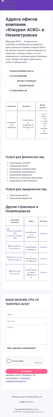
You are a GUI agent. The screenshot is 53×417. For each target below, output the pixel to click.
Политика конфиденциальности (27, 412)
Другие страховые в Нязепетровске (26, 83)
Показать (43, 233)
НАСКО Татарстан (15, 260)
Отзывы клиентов (18, 91)
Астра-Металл (14, 248)
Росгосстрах (15, 274)
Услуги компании (18, 76)
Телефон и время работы (21, 71)
